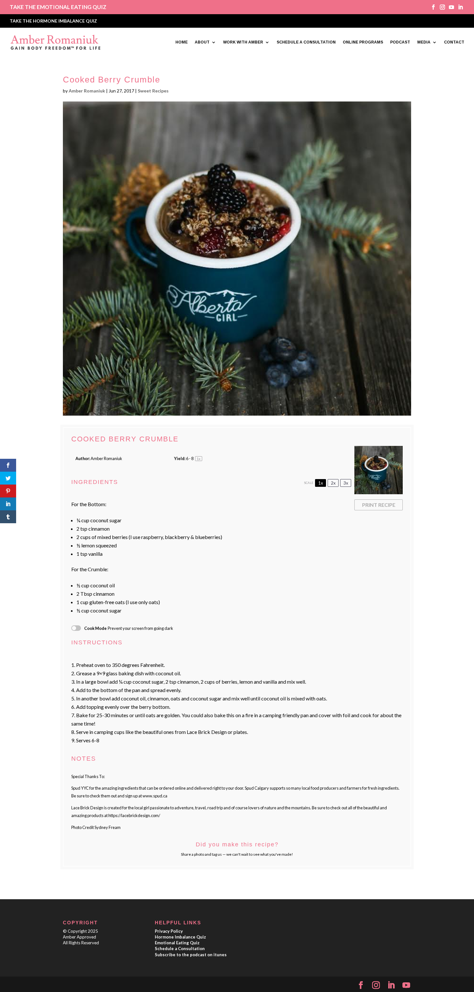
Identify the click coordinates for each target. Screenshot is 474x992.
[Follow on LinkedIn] (458, 7)
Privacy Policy (169, 931)
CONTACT (454, 42)
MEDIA (423, 42)
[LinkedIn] (391, 985)
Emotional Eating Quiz (177, 942)
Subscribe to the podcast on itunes (191, 954)
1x (320, 483)
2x (333, 483)
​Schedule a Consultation (180, 948)
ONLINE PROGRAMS (363, 42)
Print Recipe (378, 505)
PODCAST (400, 42)
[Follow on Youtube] (449, 7)
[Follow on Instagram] (440, 7)
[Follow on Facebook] (431, 7)
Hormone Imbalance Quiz (180, 936)
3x (345, 483)
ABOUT (202, 42)
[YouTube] (406, 985)
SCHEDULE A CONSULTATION (306, 42)
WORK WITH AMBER (243, 42)
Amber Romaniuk (87, 90)
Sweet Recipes (153, 90)
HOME (181, 42)
